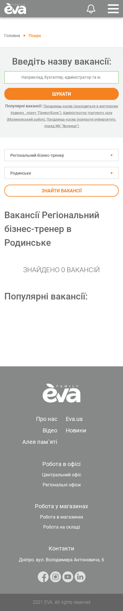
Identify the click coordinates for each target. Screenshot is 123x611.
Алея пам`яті (39, 441)
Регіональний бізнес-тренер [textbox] (37, 155)
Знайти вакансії (61, 191)
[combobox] (61, 155)
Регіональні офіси (62, 485)
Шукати (61, 94)
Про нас (46, 418)
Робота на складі (61, 527)
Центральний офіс (61, 474)
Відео (50, 430)
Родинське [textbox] (20, 173)
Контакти (61, 548)
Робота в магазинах (61, 517)
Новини (76, 430)
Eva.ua (74, 418)
